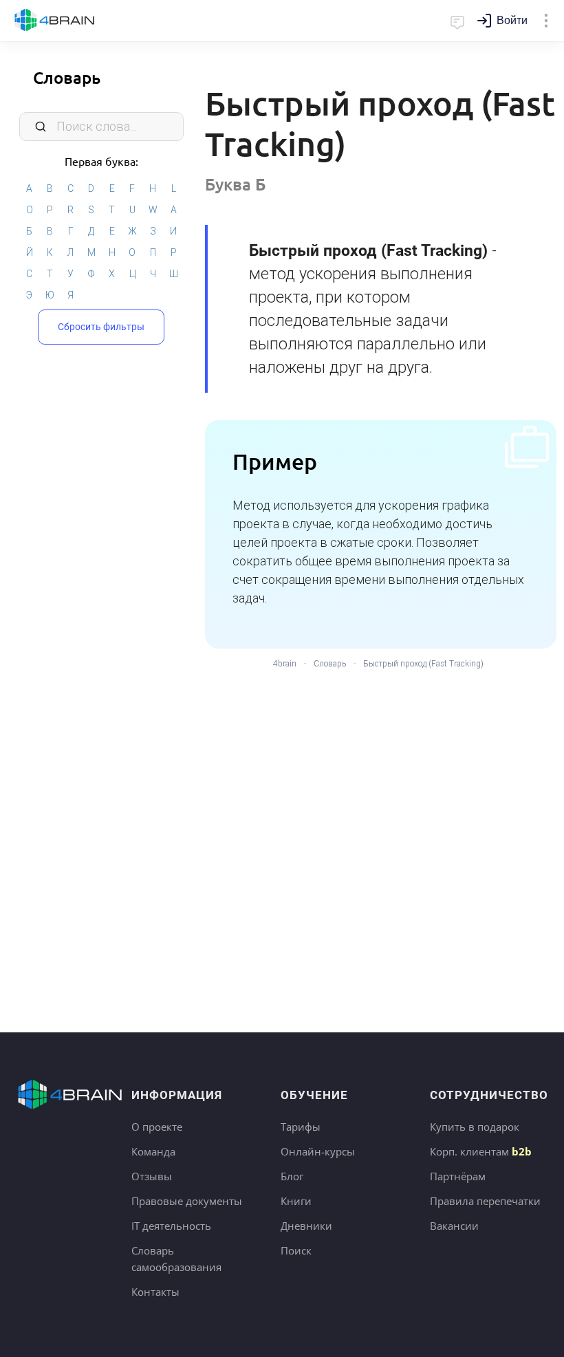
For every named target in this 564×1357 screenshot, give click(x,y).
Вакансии (454, 1226)
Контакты (155, 1292)
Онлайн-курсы (318, 1151)
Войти (512, 20)
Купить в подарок (474, 1126)
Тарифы (301, 1126)
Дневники (306, 1226)
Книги (296, 1201)
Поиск (296, 1250)
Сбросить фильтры (101, 326)
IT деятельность (171, 1226)
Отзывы (151, 1176)
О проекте (156, 1126)
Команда (153, 1151)
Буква (235, 184)
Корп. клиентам (481, 1151)
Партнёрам (458, 1176)
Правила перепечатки (485, 1201)
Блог (292, 1176)
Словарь (66, 77)
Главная (54, 20)
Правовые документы (186, 1201)
